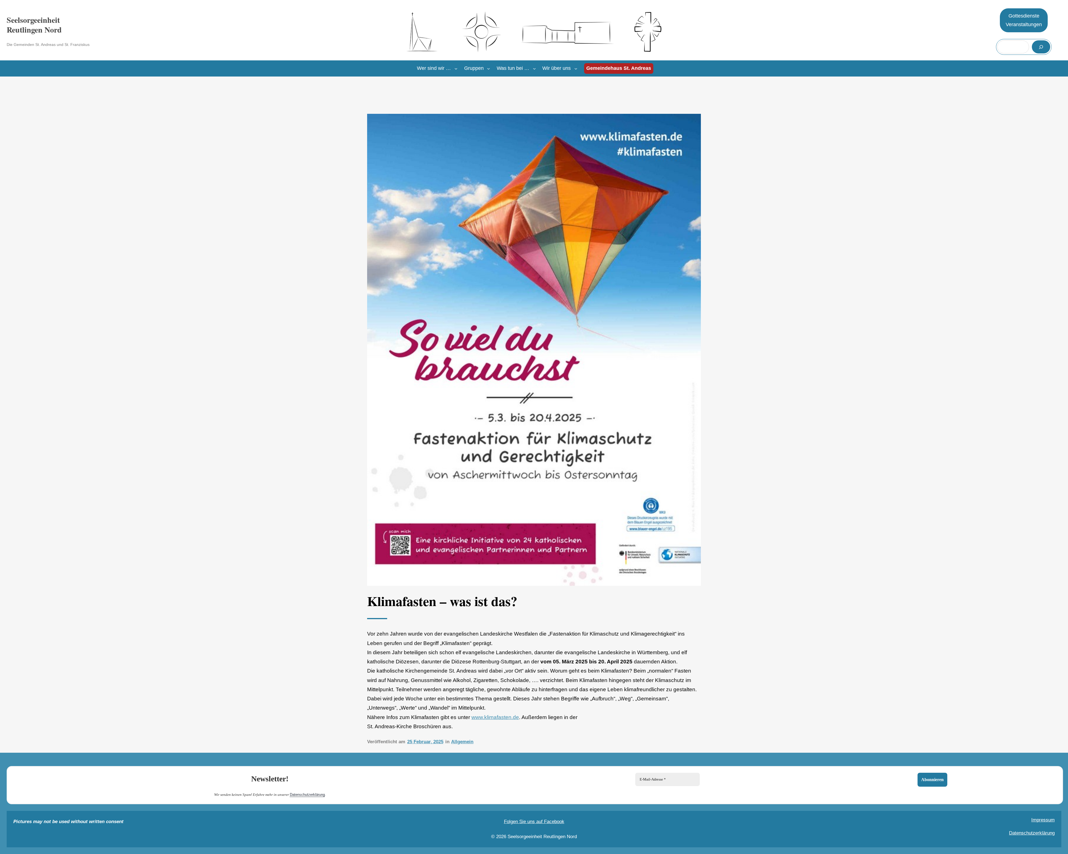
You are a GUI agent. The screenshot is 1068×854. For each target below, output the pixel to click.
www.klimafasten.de (495, 717)
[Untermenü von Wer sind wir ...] (456, 68)
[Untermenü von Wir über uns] (575, 68)
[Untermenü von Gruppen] (488, 68)
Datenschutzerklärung (307, 795)
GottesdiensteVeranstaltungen (1024, 20)
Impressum (1043, 820)
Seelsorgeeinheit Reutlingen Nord (34, 24)
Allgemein (462, 741)
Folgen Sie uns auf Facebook (534, 821)
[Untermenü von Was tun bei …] (534, 68)
